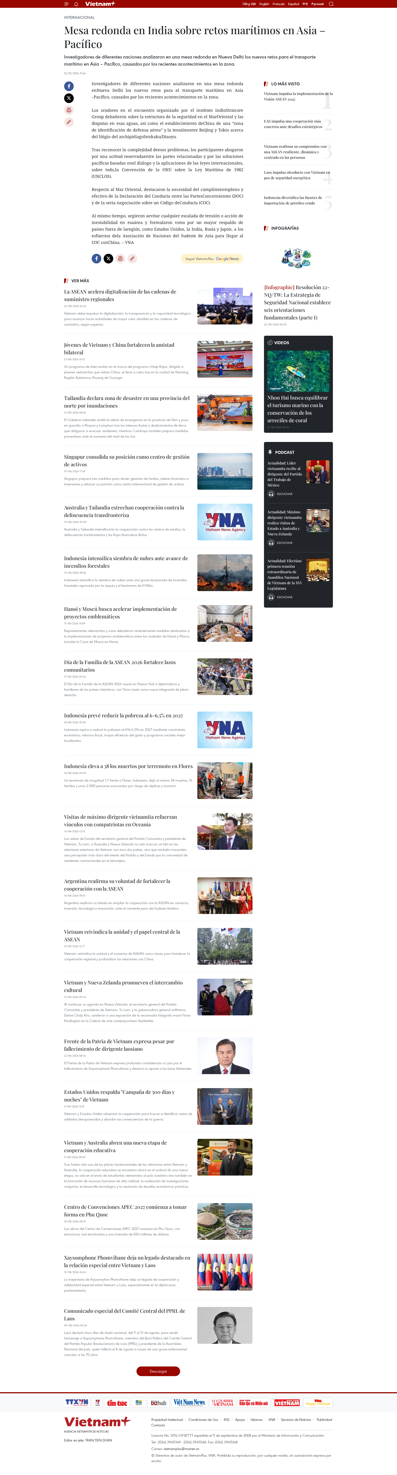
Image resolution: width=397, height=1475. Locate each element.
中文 (305, 4)
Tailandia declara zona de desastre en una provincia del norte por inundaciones (127, 401)
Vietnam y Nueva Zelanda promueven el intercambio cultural (123, 986)
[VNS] (189, 1403)
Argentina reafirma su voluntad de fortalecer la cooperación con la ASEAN (117, 884)
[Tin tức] (117, 1403)
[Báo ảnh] (287, 1403)
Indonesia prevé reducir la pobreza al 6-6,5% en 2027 (123, 715)
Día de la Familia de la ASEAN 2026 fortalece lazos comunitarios (120, 666)
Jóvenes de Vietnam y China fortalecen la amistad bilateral (119, 348)
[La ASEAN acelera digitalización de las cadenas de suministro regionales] (224, 306)
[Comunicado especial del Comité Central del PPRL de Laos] (224, 1325)
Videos (281, 342)
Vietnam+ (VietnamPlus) (100, 3)
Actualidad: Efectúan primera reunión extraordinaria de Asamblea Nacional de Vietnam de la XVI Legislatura (284, 574)
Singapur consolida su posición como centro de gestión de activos (127, 460)
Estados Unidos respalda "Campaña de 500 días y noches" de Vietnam (119, 1095)
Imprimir (69, 110)
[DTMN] (253, 1403)
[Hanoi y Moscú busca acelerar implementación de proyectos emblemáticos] (224, 623)
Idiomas (257, 1419)
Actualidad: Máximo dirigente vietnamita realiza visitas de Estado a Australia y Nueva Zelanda (284, 522)
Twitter (69, 98)
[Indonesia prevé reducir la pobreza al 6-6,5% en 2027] (224, 730)
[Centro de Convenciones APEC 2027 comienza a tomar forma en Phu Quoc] (224, 1221)
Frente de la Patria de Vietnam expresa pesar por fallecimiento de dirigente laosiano (119, 1045)
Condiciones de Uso (203, 1419)
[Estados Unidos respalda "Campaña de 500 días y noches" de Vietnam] (224, 1106)
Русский (318, 4)
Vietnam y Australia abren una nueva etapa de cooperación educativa (115, 1146)
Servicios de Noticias (296, 1419)
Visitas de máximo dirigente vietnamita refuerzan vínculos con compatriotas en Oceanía (120, 820)
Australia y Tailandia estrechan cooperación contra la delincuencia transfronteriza (124, 511)
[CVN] (222, 1403)
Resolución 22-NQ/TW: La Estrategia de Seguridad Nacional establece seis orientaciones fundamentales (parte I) (297, 302)
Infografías (285, 228)
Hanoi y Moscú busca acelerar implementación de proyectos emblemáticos (120, 612)
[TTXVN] (77, 1403)
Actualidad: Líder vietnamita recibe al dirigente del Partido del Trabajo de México (284, 474)
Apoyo (240, 1419)
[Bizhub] (158, 1403)
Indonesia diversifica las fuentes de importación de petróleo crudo (293, 200)
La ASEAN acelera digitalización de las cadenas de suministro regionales (120, 295)
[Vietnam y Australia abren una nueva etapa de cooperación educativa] (224, 1157)
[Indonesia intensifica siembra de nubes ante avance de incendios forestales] (224, 572)
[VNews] (97, 1403)
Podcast (284, 452)
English (264, 4)
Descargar (158, 1371)
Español (293, 4)
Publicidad (324, 1419)
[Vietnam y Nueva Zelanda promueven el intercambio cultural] (224, 997)
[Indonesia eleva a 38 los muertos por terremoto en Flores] (224, 780)
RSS (227, 1419)
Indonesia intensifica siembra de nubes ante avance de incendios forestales (126, 562)
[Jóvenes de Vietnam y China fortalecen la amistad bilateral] (224, 359)
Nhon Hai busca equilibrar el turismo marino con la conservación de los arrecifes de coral (297, 409)
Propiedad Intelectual (167, 1419)
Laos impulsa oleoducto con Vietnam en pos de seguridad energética (297, 175)
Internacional (79, 17)
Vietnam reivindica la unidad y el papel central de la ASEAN (122, 935)
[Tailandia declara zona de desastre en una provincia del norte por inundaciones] (224, 412)
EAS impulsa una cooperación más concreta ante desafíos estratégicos (293, 124)
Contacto (158, 1425)
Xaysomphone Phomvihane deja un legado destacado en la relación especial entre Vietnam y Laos (127, 1261)
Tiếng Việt (249, 4)
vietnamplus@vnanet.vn (181, 1448)
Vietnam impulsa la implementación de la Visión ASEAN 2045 (298, 96)
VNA (271, 1419)
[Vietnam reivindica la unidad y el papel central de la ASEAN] (224, 946)
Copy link (69, 122)
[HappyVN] (318, 1403)
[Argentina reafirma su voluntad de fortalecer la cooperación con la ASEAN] (224, 895)
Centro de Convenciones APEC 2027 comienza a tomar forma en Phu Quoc (125, 1210)
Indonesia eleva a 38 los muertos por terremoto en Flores (128, 766)
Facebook (69, 86)
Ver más (80, 280)
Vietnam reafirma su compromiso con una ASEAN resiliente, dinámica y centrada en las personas (295, 152)
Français (279, 4)
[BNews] (138, 1403)
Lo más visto (285, 84)
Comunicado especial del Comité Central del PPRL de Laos (124, 1314)
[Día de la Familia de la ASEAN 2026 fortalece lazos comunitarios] (224, 676)
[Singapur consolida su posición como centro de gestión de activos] (224, 471)
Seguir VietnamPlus (199, 258)
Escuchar (284, 494)
